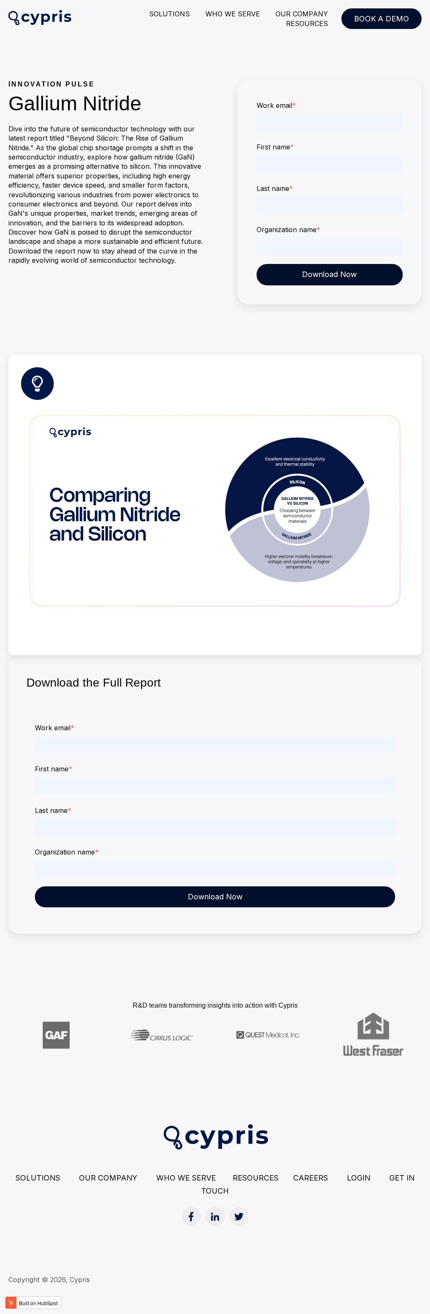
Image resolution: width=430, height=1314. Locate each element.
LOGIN (358, 1177)
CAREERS (310, 1177)
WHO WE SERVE (232, 14)
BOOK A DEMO (381, 18)
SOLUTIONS (169, 14)
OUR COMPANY (301, 14)
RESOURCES (307, 23)
